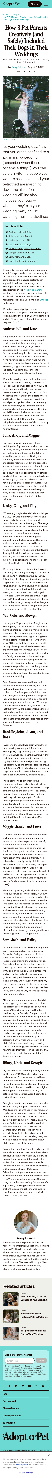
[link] (41, 1374)
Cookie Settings (26, 1473)
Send (41, 1360)
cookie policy (22, 1465)
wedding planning (33, 289)
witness (44, 299)
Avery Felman (19, 67)
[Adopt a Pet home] (11, 4)
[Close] (49, 1455)
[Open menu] (46, 4)
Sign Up (34, 4)
